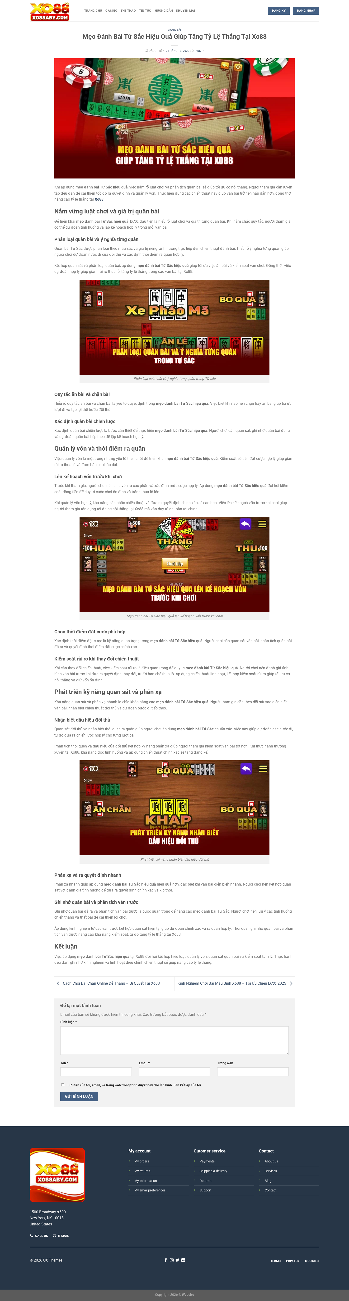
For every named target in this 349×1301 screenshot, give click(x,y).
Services (271, 1171)
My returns (142, 1171)
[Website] (53, 10)
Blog (268, 1181)
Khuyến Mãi (185, 10)
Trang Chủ (93, 10)
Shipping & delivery (213, 1171)
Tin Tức (145, 10)
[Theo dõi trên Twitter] (177, 1260)
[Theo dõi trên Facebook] (166, 1260)
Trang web (225, 1063)
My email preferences (149, 1190)
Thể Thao (128, 10)
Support (206, 1190)
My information (145, 1181)
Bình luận (68, 1022)
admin (200, 51)
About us (271, 1161)
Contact (271, 1190)
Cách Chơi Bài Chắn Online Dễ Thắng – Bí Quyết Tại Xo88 (111, 983)
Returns (205, 1181)
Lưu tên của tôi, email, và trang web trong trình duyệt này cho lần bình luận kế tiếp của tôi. (135, 1085)
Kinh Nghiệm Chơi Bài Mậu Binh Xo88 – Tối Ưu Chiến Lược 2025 (232, 983)
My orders (141, 1161)
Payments (207, 1161)
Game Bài (174, 29)
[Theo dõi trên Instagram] (172, 1260)
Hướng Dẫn (164, 10)
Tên (64, 1063)
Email (144, 1063)
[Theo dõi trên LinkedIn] (183, 1260)
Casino (111, 10)
